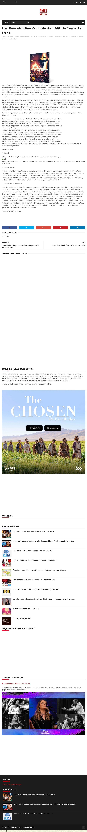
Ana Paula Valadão (47, 37)
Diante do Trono (60, 37)
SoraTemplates (15, 827)
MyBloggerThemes (28, 827)
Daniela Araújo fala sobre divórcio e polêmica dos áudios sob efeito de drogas (44, 599)
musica (81, 37)
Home (5, 22)
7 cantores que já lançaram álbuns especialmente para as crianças (39, 570)
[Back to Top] (83, 827)
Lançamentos (73, 37)
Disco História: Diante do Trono (16, 684)
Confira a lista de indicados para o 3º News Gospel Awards (36, 589)
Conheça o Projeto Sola (22, 618)
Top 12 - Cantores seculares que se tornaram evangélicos (35, 560)
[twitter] (77, 2)
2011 (39, 37)
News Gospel (6, 39)
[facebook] (74, 2)
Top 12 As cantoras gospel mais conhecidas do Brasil (34, 531)
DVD (67, 37)
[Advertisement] (40, 46)
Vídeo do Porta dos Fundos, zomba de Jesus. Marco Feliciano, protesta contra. (43, 541)
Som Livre (14, 39)
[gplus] (80, 2)
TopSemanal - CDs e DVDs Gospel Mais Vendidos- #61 (34, 580)
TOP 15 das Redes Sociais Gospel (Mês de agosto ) (32, 551)
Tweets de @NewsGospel (12, 784)
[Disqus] (43, 284)
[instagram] (84, 2)
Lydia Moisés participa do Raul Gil (26, 609)
